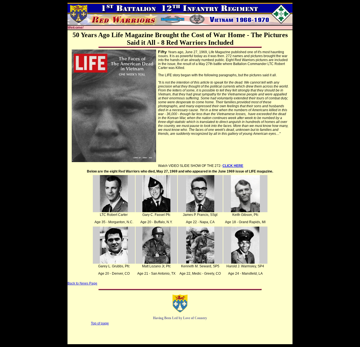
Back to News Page (82, 283)
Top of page (100, 323)
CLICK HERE (232, 166)
